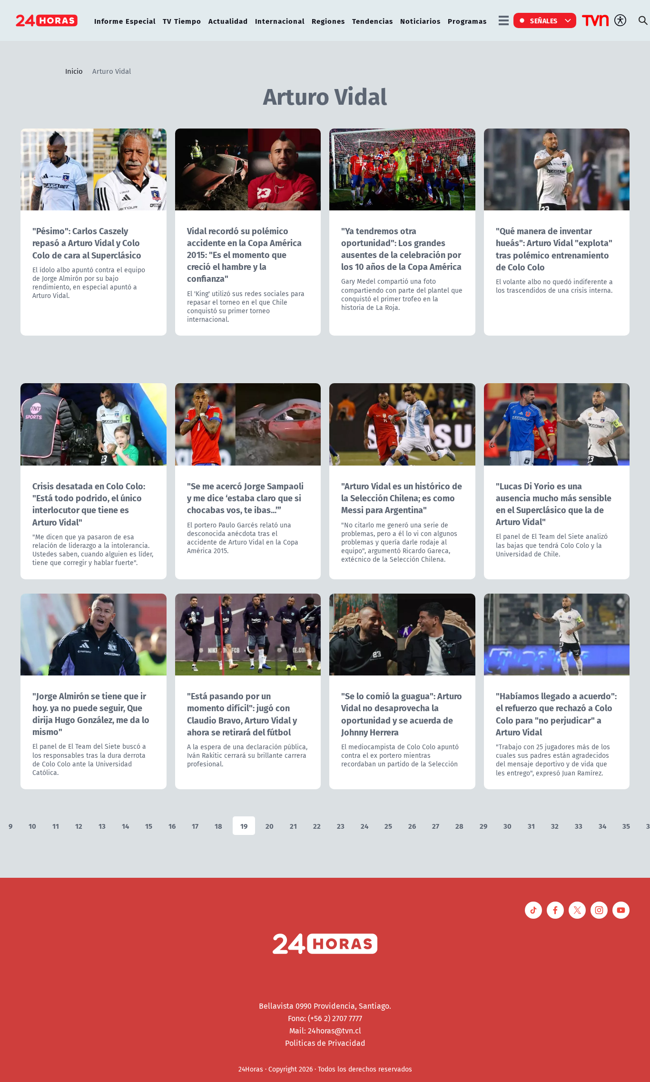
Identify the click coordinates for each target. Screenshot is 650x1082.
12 (78, 825)
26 (412, 825)
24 (364, 825)
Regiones (328, 20)
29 (483, 825)
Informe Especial (125, 20)
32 (555, 825)
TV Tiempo (182, 20)
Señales (544, 20)
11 (55, 825)
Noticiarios (420, 20)
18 (218, 825)
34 (602, 825)
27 (435, 825)
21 (293, 825)
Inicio (74, 71)
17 (195, 825)
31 (531, 825)
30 (507, 825)
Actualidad (228, 20)
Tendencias (372, 20)
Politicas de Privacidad (325, 1043)
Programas (467, 20)
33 (578, 825)
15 (148, 825)
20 (270, 825)
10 (32, 825)
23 (341, 825)
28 (459, 825)
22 (317, 825)
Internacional (280, 20)
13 (102, 825)
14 (125, 825)
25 (388, 825)
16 (172, 825)
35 (626, 825)
